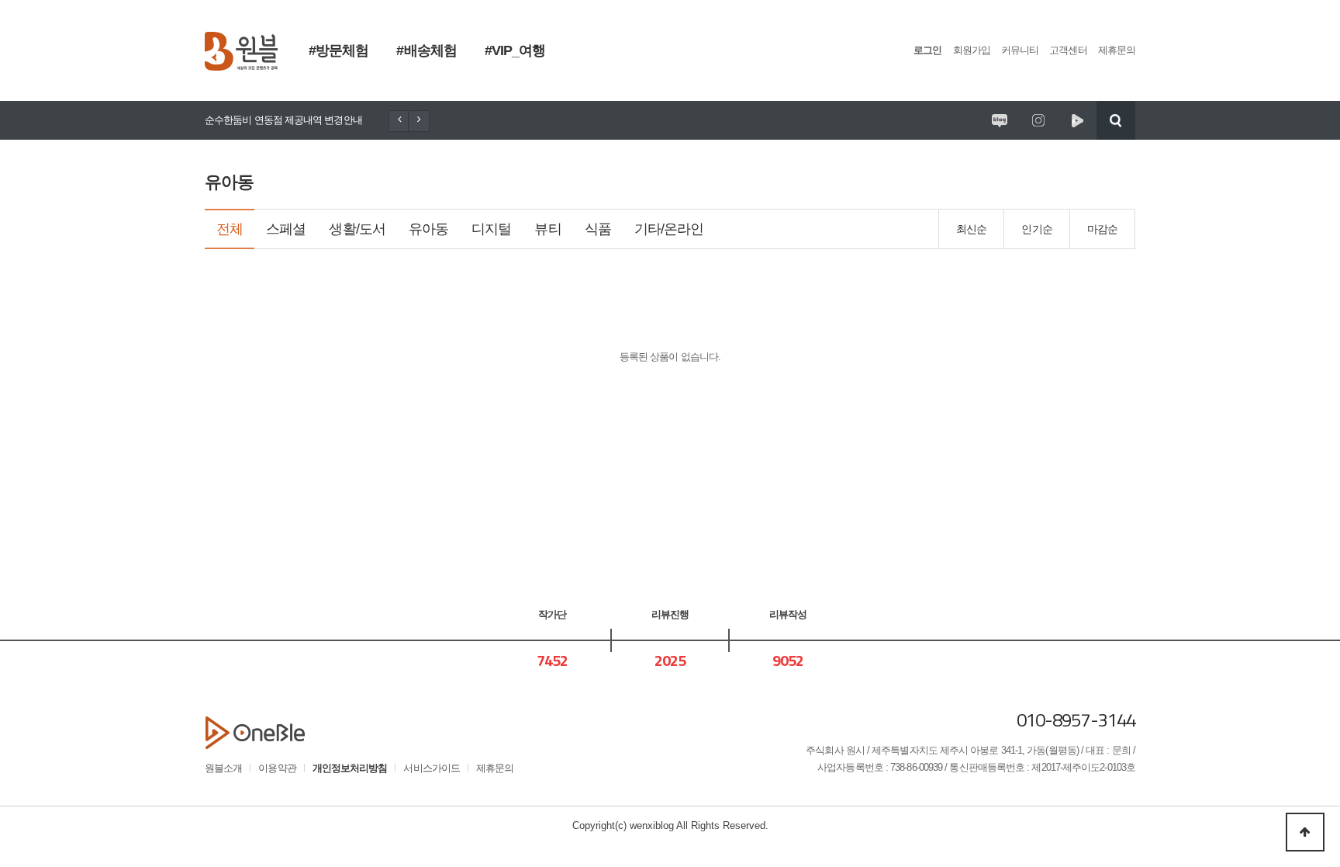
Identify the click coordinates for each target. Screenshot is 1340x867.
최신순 (971, 229)
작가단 (552, 614)
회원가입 (971, 50)
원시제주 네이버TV (1077, 120)
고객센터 (1067, 50)
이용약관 (276, 768)
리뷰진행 (670, 614)
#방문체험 (338, 50)
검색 (1116, 120)
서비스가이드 (431, 768)
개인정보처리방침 (350, 768)
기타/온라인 (669, 229)
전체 (229, 229)
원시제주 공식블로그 (999, 120)
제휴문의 (1116, 50)
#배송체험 (426, 50)
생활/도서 (357, 229)
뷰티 (547, 229)
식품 (598, 229)
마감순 (1102, 229)
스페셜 (286, 229)
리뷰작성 (787, 614)
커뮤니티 (1019, 50)
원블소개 (223, 768)
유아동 (428, 229)
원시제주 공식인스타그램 (1038, 120)
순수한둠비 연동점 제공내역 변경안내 (283, 120)
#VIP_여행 (515, 50)
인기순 (1036, 229)
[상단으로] (1305, 832)
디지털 (491, 229)
